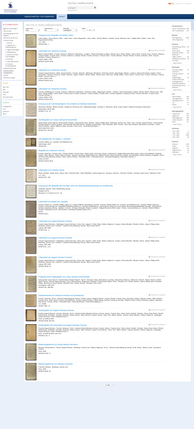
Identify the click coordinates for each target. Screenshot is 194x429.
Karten (6, 75)
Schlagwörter (7, 106)
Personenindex (8, 97)
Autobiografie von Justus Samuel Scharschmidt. (57, 120)
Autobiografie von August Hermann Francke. (56, 310)
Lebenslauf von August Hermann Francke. (55, 221)
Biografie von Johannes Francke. (51, 150)
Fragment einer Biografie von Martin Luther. (56, 35)
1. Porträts (8, 43)
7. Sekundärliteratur (12, 61)
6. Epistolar (9, 59)
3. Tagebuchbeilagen (12, 50)
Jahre (4, 114)
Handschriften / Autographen (39, 16)
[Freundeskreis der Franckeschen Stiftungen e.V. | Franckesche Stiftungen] (16, 7)
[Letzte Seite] (94, 30)
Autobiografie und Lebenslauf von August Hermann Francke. (62, 325)
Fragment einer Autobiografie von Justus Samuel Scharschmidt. (64, 277)
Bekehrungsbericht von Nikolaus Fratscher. (55, 364)
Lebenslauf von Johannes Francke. (52, 51)
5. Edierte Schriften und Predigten (11, 56)
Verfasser (6, 111)
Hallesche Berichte (10, 68)
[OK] (95, 7)
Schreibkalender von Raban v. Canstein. (54, 139)
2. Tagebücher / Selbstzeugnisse (10, 46)
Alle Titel (6, 87)
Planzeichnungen (9, 78)
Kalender (6, 92)
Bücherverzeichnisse (11, 38)
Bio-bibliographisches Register (11, 34)
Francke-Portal (8, 40)
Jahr (4, 90)
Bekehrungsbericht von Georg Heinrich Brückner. (58, 344)
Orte (4, 94)
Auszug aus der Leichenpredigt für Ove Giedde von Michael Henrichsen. (67, 104)
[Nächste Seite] (92, 30)
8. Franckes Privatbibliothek (10, 65)
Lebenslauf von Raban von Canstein (53, 202)
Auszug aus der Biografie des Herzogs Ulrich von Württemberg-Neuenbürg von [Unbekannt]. (75, 186)
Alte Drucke (7, 31)
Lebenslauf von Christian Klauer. (51, 170)
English (188, 3)
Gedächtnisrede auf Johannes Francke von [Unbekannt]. (61, 295)
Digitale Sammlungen (80, 3)
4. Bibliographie (10, 52)
